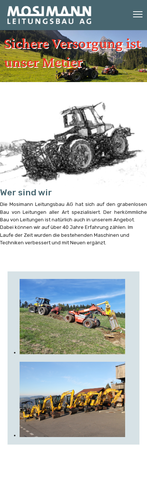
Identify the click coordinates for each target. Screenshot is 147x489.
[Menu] (137, 14)
